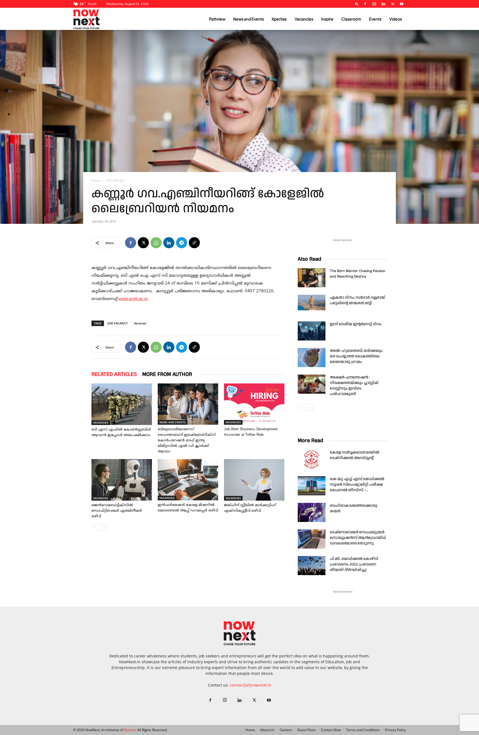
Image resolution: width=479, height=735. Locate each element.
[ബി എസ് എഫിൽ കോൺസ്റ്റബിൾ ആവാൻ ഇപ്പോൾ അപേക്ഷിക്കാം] (121, 404)
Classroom (351, 18)
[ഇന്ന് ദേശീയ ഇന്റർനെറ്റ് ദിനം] (311, 330)
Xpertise (279, 18)
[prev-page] (94, 527)
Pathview (217, 18)
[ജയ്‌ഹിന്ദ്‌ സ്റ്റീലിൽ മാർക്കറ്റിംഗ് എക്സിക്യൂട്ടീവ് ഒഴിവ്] (254, 480)
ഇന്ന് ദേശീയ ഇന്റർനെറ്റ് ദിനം (356, 324)
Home (96, 180)
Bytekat (130, 730)
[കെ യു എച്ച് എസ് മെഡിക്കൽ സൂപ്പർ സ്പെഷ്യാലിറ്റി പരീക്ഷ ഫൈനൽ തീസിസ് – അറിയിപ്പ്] (311, 485)
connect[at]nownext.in (250, 685)
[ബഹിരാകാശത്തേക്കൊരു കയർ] (311, 512)
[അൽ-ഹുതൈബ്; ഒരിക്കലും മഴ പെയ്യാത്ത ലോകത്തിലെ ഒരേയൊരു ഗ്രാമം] (311, 357)
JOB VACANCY (118, 323)
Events (375, 18)
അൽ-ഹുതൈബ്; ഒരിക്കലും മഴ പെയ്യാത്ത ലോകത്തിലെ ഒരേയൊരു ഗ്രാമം (356, 356)
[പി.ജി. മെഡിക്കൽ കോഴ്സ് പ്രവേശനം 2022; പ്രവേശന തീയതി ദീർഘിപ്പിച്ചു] (311, 565)
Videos (395, 18)
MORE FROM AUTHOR (167, 374)
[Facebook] (365, 4)
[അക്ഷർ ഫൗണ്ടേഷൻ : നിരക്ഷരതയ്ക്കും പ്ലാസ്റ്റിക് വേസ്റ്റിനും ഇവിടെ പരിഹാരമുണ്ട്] (311, 384)
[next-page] (103, 527)
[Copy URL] (194, 242)
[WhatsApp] (156, 242)
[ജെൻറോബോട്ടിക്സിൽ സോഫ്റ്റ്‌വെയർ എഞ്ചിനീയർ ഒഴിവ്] (121, 480)
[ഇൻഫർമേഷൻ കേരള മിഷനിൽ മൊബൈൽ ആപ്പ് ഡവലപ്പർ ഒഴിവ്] (188, 479)
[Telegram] (181, 242)
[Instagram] (374, 4)
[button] (357, 4)
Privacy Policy (395, 730)
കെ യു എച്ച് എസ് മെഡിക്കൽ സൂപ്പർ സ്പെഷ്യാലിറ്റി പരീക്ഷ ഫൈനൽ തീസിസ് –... (357, 484)
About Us (267, 730)
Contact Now (331, 730)
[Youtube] (402, 4)
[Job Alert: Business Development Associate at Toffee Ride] (254, 404)
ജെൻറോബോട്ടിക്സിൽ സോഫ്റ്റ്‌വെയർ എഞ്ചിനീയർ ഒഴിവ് (116, 511)
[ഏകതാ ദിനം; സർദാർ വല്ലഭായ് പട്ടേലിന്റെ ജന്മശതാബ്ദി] (311, 302)
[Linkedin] (383, 4)
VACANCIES (100, 422)
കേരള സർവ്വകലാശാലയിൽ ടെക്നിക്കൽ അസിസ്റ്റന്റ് (354, 455)
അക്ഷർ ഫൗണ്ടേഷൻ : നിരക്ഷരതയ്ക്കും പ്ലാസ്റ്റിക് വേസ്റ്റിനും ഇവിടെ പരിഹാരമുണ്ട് (354, 386)
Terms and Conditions (363, 730)
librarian (140, 323)
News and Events (248, 18)
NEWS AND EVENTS (172, 422)
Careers (286, 730)
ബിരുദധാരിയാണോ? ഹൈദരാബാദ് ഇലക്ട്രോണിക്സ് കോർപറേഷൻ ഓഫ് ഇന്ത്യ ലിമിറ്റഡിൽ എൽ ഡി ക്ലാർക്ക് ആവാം (187, 440)
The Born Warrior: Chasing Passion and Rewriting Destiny (357, 273)
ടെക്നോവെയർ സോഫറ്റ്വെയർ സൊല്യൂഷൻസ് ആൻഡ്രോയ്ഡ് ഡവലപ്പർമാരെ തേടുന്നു (358, 537)
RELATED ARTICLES (114, 374)
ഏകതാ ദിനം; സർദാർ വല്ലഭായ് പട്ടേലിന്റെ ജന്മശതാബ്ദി (357, 300)
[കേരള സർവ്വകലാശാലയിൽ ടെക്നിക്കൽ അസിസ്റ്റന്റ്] (311, 459)
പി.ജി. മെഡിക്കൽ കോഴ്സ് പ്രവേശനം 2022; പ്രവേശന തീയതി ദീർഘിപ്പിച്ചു (354, 564)
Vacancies (304, 18)
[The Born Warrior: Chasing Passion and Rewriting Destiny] (311, 277)
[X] (392, 4)
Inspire (327, 18)
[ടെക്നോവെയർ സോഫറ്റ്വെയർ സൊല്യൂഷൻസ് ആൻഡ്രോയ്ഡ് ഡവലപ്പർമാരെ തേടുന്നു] (311, 539)
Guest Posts (306, 730)
